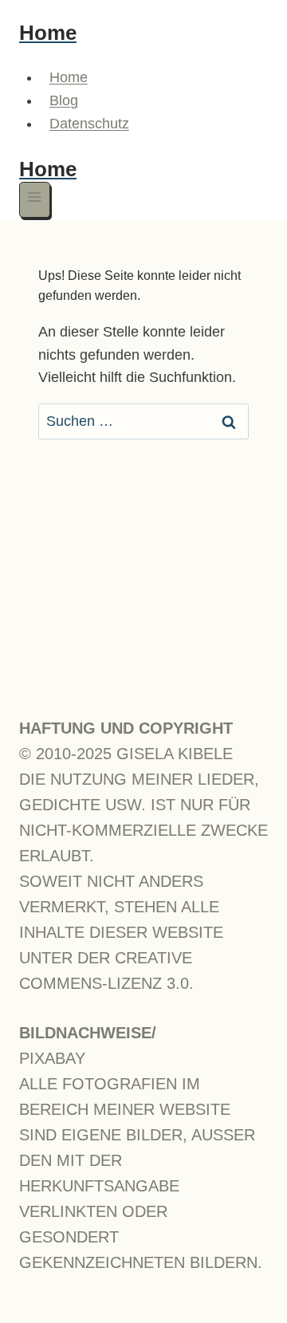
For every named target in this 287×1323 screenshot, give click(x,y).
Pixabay (52, 1058)
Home (68, 77)
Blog (63, 100)
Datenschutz (89, 124)
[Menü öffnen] (34, 200)
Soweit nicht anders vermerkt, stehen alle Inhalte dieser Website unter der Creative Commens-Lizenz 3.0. (121, 932)
